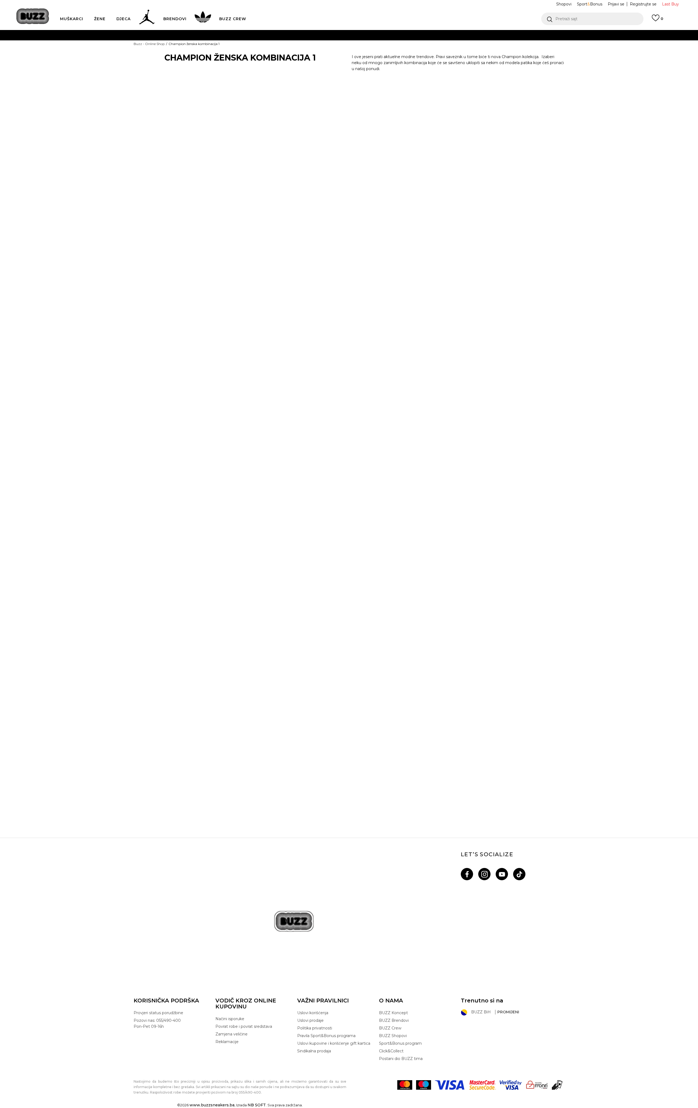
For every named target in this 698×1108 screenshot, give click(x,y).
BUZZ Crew (390, 1028)
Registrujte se (643, 4)
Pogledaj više (437, 35)
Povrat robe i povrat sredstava (243, 1026)
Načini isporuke (229, 1018)
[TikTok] (519, 874)
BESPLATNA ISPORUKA (268, 35)
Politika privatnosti (314, 1028)
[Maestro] (423, 1085)
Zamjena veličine (231, 1034)
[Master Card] (404, 1085)
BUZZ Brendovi (394, 1020)
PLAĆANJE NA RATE (299, 46)
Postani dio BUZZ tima (401, 1058)
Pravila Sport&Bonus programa (326, 1035)
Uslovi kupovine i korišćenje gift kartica (333, 1043)
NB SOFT (257, 1105)
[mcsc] (482, 1085)
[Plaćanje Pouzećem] (557, 1085)
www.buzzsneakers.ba (211, 1105)
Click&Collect (391, 1051)
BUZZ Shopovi (393, 1035)
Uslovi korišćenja (312, 1012)
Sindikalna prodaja (314, 1051)
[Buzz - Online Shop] (32, 16)
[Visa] (450, 1085)
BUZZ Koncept (393, 1012)
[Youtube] (502, 874)
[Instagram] (484, 874)
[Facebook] (467, 874)
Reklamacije (227, 1041)
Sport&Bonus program (400, 1043)
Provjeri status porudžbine (158, 1012)
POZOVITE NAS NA (307, 56)
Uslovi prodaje (310, 1020)
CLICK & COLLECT (266, 67)
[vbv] (511, 1085)
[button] (592, 19)
